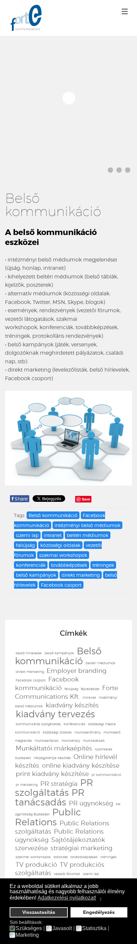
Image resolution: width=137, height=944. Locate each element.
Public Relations (48, 817)
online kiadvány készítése (80, 765)
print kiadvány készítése (52, 774)
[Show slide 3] (127, 170)
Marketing (27, 935)
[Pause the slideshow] (111, 97)
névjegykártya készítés (52, 758)
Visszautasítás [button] (38, 912)
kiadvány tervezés (55, 714)
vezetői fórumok (67, 874)
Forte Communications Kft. (66, 692)
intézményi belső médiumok (87, 525)
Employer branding (76, 671)
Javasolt (62, 928)
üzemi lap (27, 535)
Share (20, 499)
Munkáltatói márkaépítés (54, 748)
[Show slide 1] (110, 170)
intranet (53, 535)
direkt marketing (81, 575)
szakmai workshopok (63, 555)
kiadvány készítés (72, 705)
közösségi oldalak (60, 545)
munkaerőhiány (87, 732)
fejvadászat (90, 689)
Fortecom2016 (26, 18)
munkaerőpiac (47, 740)
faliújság (25, 545)
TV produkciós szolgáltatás (59, 869)
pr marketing (27, 785)
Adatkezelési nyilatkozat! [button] (67, 898)
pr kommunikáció (106, 775)
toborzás (61, 857)
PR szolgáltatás (54, 787)
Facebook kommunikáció (47, 684)
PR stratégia (58, 784)
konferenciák (31, 565)
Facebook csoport (61, 585)
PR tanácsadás (49, 797)
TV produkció (36, 864)
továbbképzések (69, 565)
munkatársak (94, 740)
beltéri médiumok (87, 535)
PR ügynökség (91, 803)
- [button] (100, 898)
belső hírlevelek (29, 653)
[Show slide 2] (119, 170)
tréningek (103, 565)
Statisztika (94, 928)
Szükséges (29, 928)
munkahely (71, 740)
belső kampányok (36, 575)
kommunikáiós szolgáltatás (38, 724)
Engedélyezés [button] (99, 912)
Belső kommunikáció (53, 515)
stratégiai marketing (81, 848)
